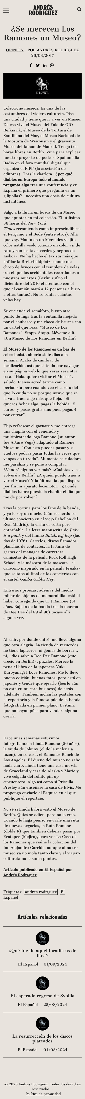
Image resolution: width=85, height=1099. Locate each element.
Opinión (15, 50)
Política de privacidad (43, 1094)
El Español (28, 964)
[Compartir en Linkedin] (45, 66)
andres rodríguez (41, 892)
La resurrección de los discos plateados (42, 1039)
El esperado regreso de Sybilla (43, 996)
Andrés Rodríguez (43, 10)
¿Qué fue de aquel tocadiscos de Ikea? (42, 953)
